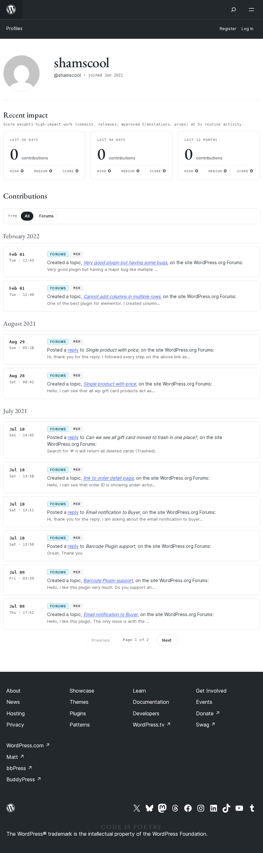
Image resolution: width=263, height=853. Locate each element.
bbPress (19, 768)
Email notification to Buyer (110, 614)
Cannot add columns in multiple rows (121, 296)
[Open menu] (252, 9)
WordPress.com (28, 745)
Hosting (15, 713)
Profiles (14, 28)
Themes (79, 702)
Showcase (82, 690)
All (27, 216)
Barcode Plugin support (108, 580)
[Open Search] (233, 9)
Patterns (80, 724)
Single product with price (109, 383)
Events (204, 702)
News (13, 702)
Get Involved (211, 690)
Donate (208, 713)
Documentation (151, 702)
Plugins (78, 713)
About (13, 690)
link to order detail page (108, 478)
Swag (206, 724)
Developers (146, 713)
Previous (100, 640)
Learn (139, 690)
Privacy (15, 724)
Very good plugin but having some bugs (125, 262)
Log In (247, 28)
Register (228, 28)
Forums (46, 216)
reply (73, 350)
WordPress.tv (152, 724)
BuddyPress (23, 779)
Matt (15, 757)
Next (167, 640)
